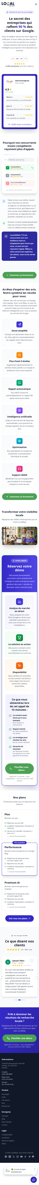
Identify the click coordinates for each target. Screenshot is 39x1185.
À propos (5, 1116)
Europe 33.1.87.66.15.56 (7, 1083)
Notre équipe (6, 1122)
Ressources (6, 1106)
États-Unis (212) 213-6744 (7, 1078)
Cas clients (6, 1100)
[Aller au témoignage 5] (24, 1000)
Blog (3, 1119)
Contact (4, 1125)
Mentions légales (8, 1141)
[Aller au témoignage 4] (22, 1000)
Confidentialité (7, 1135)
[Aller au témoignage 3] (19, 1000)
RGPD (4, 1144)
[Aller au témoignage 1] (14, 1000)
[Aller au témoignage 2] (16, 1000)
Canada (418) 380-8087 (7, 1073)
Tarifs (4, 1097)
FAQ (3, 1103)
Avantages (5, 1094)
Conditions (6, 1138)
